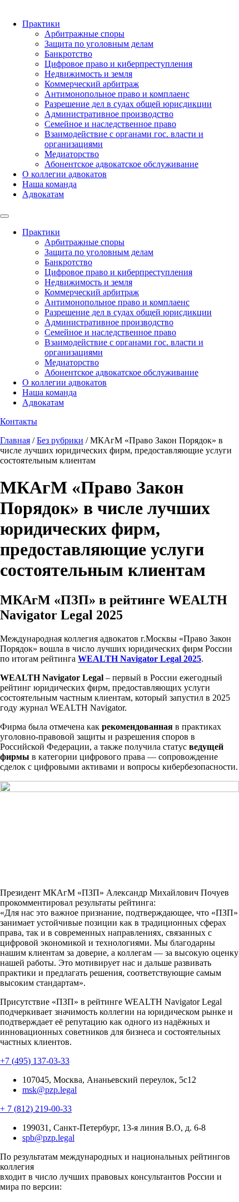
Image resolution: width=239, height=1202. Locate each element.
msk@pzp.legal (49, 1089)
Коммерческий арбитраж (91, 84)
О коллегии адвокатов (64, 174)
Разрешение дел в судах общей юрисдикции (128, 104)
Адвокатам (43, 194)
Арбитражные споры (84, 33)
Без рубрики (60, 440)
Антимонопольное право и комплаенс (117, 94)
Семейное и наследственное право (110, 124)
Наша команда (49, 184)
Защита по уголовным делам (98, 43)
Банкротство (68, 53)
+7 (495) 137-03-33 (34, 1061)
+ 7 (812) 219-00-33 (36, 1108)
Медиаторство (71, 154)
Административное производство (108, 114)
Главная (15, 440)
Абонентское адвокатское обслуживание (121, 164)
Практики (41, 23)
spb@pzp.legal (48, 1137)
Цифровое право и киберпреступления (118, 64)
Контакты (18, 421)
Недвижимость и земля (88, 74)
